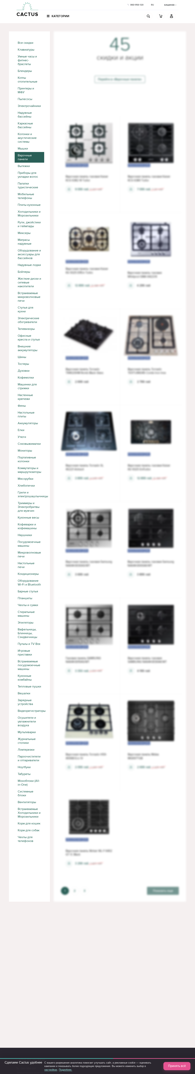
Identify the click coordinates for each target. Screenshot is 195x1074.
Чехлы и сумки (28, 605)
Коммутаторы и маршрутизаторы (29, 470)
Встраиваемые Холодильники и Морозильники (29, 813)
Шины (22, 357)
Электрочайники (29, 106)
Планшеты (25, 598)
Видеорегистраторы (31, 711)
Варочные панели (25, 157)
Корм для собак (28, 830)
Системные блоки (25, 793)
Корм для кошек (29, 823)
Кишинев (169, 5)
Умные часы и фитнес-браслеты (27, 60)
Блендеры (25, 71)
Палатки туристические (28, 185)
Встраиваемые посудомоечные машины (29, 665)
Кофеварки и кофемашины (27, 526)
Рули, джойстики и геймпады (29, 224)
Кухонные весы (28, 517)
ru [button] (152, 5)
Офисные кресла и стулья (29, 337)
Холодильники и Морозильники (29, 213)
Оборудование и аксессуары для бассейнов (29, 254)
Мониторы (25, 451)
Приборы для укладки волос (28, 175)
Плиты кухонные (29, 205)
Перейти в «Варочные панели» (120, 79)
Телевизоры (26, 329)
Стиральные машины (26, 614)
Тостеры (23, 364)
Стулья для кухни (25, 309)
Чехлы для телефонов (25, 839)
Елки (21, 430)
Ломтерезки (26, 750)
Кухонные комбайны (25, 678)
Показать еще (163, 891)
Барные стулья (28, 591)
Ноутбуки (24, 767)
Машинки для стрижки (27, 386)
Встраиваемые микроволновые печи (29, 297)
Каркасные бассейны (25, 125)
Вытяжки (24, 166)
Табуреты (24, 774)
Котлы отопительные (27, 80)
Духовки (24, 371)
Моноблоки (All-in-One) (29, 783)
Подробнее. (65, 1069)
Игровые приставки (25, 652)
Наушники (25, 535)
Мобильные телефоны (26, 196)
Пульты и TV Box (29, 644)
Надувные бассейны (25, 115)
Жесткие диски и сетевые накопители (29, 282)
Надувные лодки (29, 265)
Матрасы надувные (24, 242)
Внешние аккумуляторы (27, 348)
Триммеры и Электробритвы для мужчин (28, 507)
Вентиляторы (27, 802)
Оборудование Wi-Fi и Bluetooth (29, 582)
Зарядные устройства (25, 702)
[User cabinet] (172, 16)
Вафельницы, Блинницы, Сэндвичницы (27, 633)
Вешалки (24, 693)
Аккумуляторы (28, 423)
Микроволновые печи (29, 554)
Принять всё (177, 1066)
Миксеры (24, 233)
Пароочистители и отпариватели (29, 758)
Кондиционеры (28, 574)
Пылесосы (25, 99)
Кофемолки (26, 377)
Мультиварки (27, 732)
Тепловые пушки (29, 686)
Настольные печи (26, 565)
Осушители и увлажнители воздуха (27, 721)
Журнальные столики (27, 741)
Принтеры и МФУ (26, 90)
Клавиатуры (26, 50)
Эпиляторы (25, 623)
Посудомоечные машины (29, 544)
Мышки (23, 148)
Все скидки (25, 43)
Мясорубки (25, 479)
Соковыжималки (29, 444)
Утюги (22, 437)
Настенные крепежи (25, 397)
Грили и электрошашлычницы (31, 494)
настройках (50, 1069)
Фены (22, 406)
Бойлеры (24, 272)
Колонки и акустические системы (27, 138)
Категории (60, 16)
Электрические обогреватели (28, 320)
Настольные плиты (26, 414)
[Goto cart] (161, 16)
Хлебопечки (26, 486)
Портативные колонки (27, 459)
